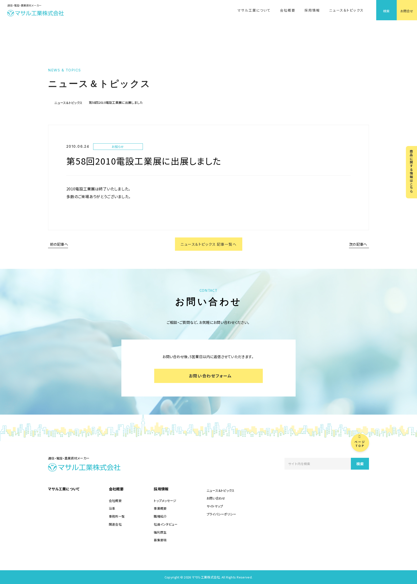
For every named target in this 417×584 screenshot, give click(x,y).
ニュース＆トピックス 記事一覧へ (208, 244)
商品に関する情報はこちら (411, 171)
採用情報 (312, 10)
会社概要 (287, 10)
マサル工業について (254, 10)
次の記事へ (358, 244)
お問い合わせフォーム (210, 376)
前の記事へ (59, 244)
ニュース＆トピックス (346, 10)
